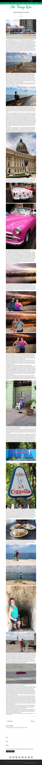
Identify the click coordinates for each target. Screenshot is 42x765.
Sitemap (15, 761)
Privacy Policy (23, 761)
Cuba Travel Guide (17, 40)
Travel (23, 3)
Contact (35, 3)
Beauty (31, 3)
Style (12, 3)
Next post (32, 721)
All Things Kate (27, 762)
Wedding (27, 3)
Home (5, 3)
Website (7, 745)
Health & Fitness (17, 3)
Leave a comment (33, 716)
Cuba (19, 16)
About (8, 3)
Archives (19, 761)
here (32, 40)
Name (7, 737)
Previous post (10, 721)
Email (7, 741)
